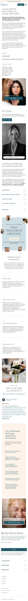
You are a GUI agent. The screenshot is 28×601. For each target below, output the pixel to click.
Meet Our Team (7, 119)
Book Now (20, 4)
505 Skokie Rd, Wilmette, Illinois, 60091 (12, 59)
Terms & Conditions (6, 590)
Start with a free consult (14, 522)
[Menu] (26, 5)
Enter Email (6, 542)
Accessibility (5, 592)
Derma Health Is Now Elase (14, 1)
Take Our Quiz (14, 239)
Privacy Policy (5, 588)
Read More (5, 418)
